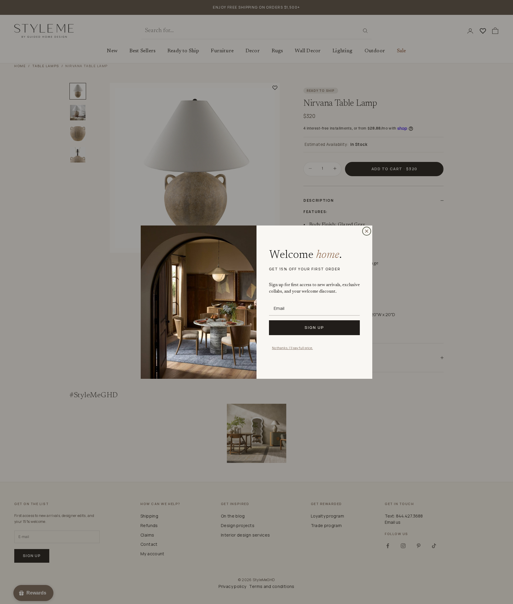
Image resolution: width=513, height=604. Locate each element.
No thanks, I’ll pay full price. (292, 348)
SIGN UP (314, 327)
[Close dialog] (366, 231)
